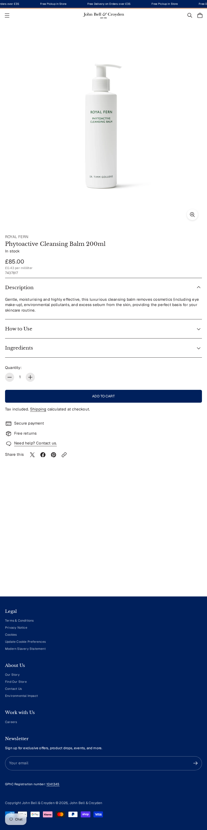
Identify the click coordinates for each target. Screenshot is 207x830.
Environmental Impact (21, 696)
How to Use (18, 329)
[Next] (191, 546)
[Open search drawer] (190, 15)
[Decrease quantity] (9, 377)
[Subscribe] (195, 763)
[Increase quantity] (30, 377)
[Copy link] (64, 454)
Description (19, 287)
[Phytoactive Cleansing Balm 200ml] (103, 126)
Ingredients (19, 348)
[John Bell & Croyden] (103, 15)
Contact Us (13, 689)
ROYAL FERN (16, 236)
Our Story (12, 675)
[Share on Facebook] (42, 454)
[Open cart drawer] (200, 15)
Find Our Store (16, 682)
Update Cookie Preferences (25, 642)
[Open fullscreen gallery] (192, 214)
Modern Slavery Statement (25, 649)
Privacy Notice (16, 628)
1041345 (52, 784)
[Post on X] (32, 454)
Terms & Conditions (19, 621)
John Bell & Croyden (85, 803)
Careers (11, 722)
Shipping (38, 409)
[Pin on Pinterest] (53, 454)
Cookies (11, 635)
